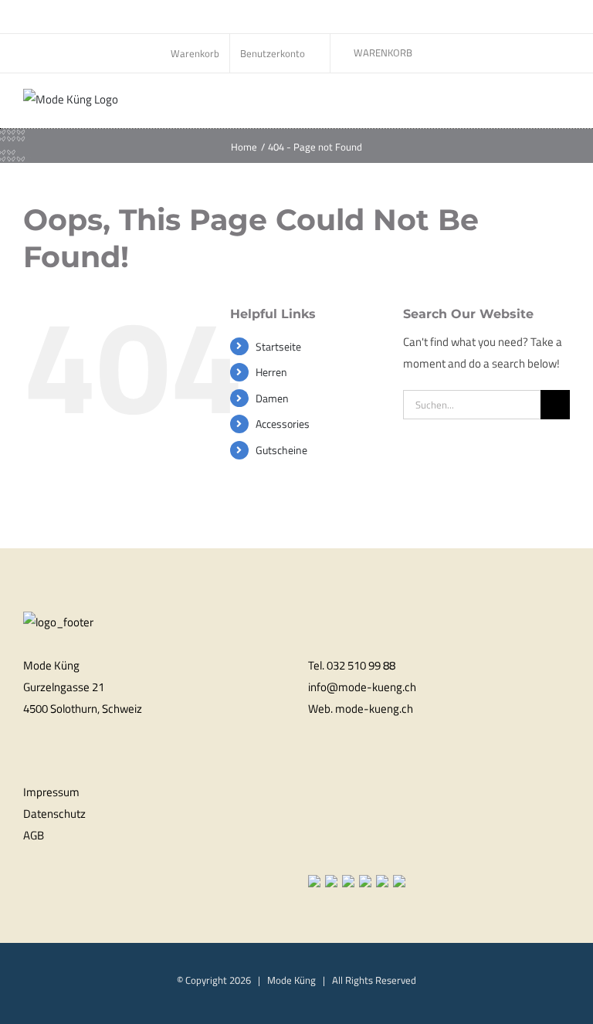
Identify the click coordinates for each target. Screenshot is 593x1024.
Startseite (278, 346)
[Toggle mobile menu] (563, 105)
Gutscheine (281, 450)
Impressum (51, 792)
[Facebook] (312, 850)
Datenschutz (54, 813)
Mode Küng (291, 980)
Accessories (283, 423)
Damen (272, 398)
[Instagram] (332, 850)
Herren (271, 372)
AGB (33, 835)
